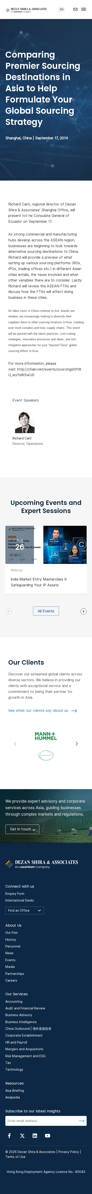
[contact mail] (75, 9)
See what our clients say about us (38, 710)
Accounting (13, 1001)
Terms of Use (15, 1157)
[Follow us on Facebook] (9, 1135)
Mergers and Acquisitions (24, 1049)
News (9, 953)
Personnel (12, 946)
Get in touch (20, 829)
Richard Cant (22, 438)
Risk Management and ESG (25, 1056)
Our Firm (11, 932)
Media (10, 967)
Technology (14, 1069)
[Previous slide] (8, 611)
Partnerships (14, 974)
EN (61, 9)
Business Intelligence (21, 1022)
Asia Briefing (14, 1090)
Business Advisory (18, 1015)
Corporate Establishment (24, 1035)
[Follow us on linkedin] (35, 1135)
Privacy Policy (68, 1152)
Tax (8, 1063)
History (10, 939)
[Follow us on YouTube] (47, 1135)
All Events (46, 611)
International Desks (19, 900)
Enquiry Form (14, 893)
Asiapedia (12, 1097)
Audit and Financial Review (25, 1008)
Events (10, 960)
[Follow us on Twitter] (22, 1135)
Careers (11, 980)
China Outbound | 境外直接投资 (28, 1028)
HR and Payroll (16, 1042)
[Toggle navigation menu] (84, 9)
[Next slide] (83, 611)
